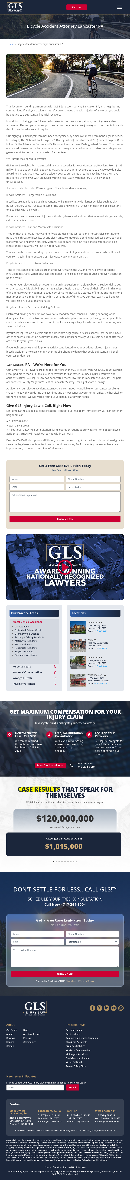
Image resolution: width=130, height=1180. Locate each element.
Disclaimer (57, 1167)
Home (11, 44)
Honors (10, 1041)
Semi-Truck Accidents (77, 1058)
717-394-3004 (86, 767)
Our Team (11, 1030)
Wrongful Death (74, 1062)
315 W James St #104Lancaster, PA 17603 (49, 1117)
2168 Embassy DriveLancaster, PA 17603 (20, 1119)
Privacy (48, 1167)
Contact (10, 1045)
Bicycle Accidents (24, 651)
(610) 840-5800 (100, 683)
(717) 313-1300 (100, 648)
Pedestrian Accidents (26, 647)
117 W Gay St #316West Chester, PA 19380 (107, 1117)
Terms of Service (86, 981)
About (9, 1034)
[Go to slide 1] (53, 861)
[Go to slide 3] (59, 861)
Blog (25, 1030)
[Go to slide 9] (76, 861)
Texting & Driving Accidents (29, 637)
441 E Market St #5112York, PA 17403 (78, 1117)
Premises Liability (75, 1045)
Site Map (81, 1167)
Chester (118, 1171)
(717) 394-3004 (100, 631)
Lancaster (108, 1171)
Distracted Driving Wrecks (28, 630)
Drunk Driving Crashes (27, 633)
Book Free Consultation (50, 765)
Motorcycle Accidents (26, 640)
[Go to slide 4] (62, 861)
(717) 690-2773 (100, 665)
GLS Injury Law (22, 1171)
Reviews (10, 1037)
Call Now (76, 7)
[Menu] (119, 7)
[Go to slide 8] (73, 861)
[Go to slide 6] (68, 861)
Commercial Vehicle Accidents (82, 1037)
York (54, 1174)
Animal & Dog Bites (76, 1066)
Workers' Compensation (78, 1050)
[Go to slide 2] (56, 861)
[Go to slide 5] (65, 861)
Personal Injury (74, 1030)
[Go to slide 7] (71, 861)
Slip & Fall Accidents (76, 1041)
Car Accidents (22, 626)
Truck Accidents (23, 644)
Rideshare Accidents (26, 655)
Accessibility (70, 1167)
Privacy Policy (71, 981)
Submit (73, 1087)
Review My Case (65, 518)
